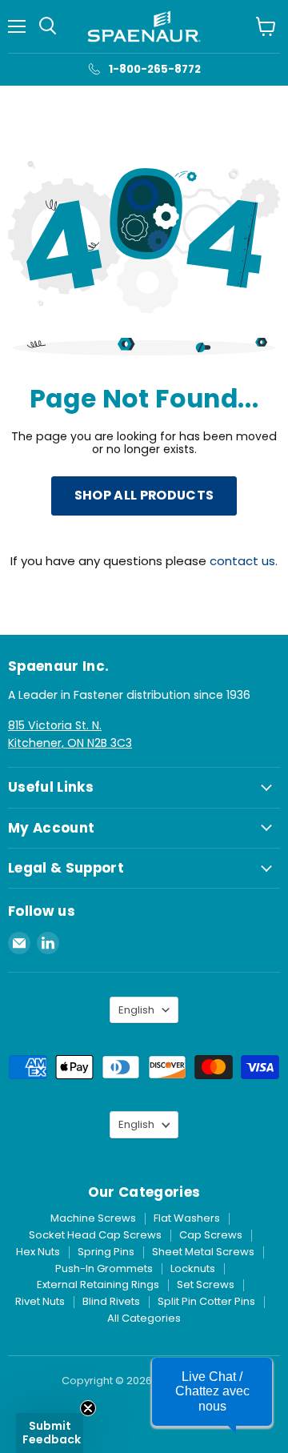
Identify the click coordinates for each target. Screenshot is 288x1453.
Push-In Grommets (104, 1268)
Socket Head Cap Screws (95, 1234)
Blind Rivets (111, 1301)
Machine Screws (93, 1218)
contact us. (244, 560)
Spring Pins (106, 1251)
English (136, 1010)
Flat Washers (187, 1218)
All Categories (144, 1318)
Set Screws (205, 1284)
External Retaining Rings (98, 1284)
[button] (212, 1392)
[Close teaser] (88, 1408)
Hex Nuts (38, 1251)
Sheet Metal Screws (203, 1251)
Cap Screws (210, 1234)
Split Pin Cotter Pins (206, 1301)
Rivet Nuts (40, 1301)
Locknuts (192, 1268)
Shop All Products (144, 495)
